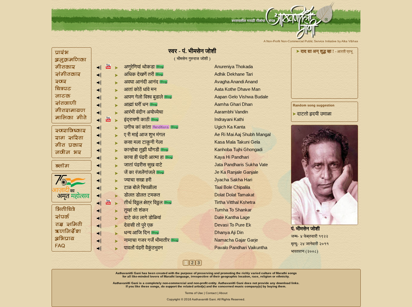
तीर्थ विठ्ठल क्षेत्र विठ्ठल (143, 202)
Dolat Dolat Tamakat (234, 194)
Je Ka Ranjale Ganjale (236, 172)
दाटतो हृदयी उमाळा (314, 114)
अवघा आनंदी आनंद (141, 82)
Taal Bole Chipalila (232, 187)
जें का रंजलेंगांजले (139, 172)
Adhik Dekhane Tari (233, 74)
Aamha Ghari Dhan (233, 104)
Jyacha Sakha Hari (233, 179)
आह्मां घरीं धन (136, 104)
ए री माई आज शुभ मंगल (144, 135)
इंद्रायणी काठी (137, 119)
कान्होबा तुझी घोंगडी (141, 150)
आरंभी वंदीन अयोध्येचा (143, 112)
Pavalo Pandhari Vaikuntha (240, 247)
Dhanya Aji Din (228, 232)
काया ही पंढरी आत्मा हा (144, 157)
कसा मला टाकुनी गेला (143, 142)
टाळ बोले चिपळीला (140, 187)
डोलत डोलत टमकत (142, 195)
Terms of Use (194, 293)
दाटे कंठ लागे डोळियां (142, 217)
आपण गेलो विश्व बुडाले (143, 97)
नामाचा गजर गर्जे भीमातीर (147, 240)
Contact (211, 293)
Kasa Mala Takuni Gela (237, 141)
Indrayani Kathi (229, 119)
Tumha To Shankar (233, 209)
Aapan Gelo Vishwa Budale (241, 96)
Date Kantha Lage (232, 217)
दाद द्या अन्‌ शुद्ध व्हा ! (316, 51)
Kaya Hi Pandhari (231, 157)
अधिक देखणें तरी (139, 74)
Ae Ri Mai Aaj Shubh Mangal (242, 134)
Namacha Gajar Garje (236, 239)
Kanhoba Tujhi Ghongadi (238, 149)
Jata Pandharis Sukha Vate (241, 164)
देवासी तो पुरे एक (138, 225)
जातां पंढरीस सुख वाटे (143, 165)
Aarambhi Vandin (231, 111)
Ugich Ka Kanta (229, 126)
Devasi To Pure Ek (232, 224)
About (223, 293)
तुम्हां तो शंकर (136, 210)
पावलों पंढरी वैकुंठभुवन (143, 248)
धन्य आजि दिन (137, 233)
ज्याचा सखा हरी (137, 180)
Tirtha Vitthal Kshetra (234, 202)
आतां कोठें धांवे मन (140, 89)
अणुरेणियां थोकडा (139, 67)
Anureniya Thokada (233, 66)
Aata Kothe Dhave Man (237, 89)
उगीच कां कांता (137, 127)
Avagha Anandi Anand (236, 81)
